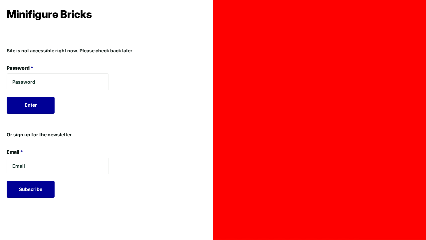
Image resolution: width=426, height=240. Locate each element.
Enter (31, 105)
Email (15, 152)
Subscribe (30, 189)
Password (20, 68)
